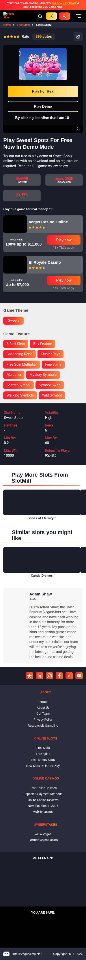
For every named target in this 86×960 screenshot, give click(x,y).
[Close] (78, 48)
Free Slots (43, 748)
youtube (79, 675)
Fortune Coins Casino (43, 840)
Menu (78, 16)
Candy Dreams (42, 575)
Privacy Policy (43, 719)
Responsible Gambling (43, 725)
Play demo (43, 106)
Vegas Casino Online (48, 222)
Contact (43, 702)
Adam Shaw (40, 594)
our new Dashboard (64, 3)
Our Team (43, 713)
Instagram (49, 675)
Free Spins (43, 754)
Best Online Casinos (43, 788)
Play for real (43, 91)
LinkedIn (39, 675)
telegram (69, 675)
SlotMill (22, 179)
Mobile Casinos (43, 811)
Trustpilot (29, 675)
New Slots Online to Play (43, 766)
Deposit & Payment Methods (43, 794)
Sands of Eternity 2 (42, 518)
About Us (43, 707)
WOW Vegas (43, 834)
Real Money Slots (43, 760)
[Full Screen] (78, 129)
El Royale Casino (45, 262)
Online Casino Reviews (43, 800)
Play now (63, 240)
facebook (59, 675)
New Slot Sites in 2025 (43, 805)
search (40, 16)
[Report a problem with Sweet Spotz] (78, 36)
